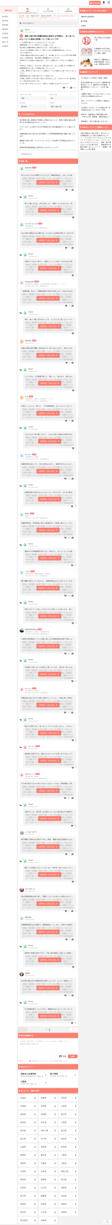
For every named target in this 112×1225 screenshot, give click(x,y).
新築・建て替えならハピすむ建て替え (95, 143)
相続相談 (5, 29)
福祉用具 (5, 21)
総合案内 (5, 16)
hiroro (30, 196)
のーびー (28, 454)
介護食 (83, 26)
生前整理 (5, 46)
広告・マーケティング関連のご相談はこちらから (95, 102)
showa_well (29, 282)
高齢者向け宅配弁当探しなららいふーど (95, 146)
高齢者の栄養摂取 (46, 16)
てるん (27, 571)
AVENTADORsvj (31, 629)
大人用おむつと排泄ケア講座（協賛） (95, 78)
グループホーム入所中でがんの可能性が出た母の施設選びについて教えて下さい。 (47, 128)
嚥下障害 (84, 21)
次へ (73, 1029)
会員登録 (96, 3)
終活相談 (5, 33)
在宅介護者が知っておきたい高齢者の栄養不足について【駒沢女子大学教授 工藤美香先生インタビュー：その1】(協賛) (95, 85)
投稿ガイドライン (24, 1061)
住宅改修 (5, 38)
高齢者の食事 (35, 16)
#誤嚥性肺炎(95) (26, 154)
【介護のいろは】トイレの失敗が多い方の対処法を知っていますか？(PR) (95, 109)
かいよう (28, 688)
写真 (64, 1056)
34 (74, 88)
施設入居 (5, 42)
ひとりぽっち (30, 889)
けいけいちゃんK (31, 224)
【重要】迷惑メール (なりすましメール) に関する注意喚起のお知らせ (95, 95)
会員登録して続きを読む (46, 182)
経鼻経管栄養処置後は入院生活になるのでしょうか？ (39, 147)
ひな (26, 396)
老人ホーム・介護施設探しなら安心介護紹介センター (95, 135)
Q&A (27, 11)
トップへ (107, 1222)
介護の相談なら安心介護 (89, 133)
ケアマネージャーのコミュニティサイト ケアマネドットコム (95, 139)
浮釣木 (27, 973)
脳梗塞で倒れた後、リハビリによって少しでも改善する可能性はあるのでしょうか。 (47, 142)
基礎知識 (68, 11)
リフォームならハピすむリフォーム (95, 141)
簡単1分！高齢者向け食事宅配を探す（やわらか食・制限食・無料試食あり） (95, 115)
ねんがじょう (30, 774)
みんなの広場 (48, 11)
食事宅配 (5, 25)
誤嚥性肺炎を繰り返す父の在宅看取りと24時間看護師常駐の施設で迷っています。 (48, 135)
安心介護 (9, 2)
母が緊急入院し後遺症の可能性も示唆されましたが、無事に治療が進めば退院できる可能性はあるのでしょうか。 (47, 121)
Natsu (27, 513)
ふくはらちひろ (31, 832)
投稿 (72, 1056)
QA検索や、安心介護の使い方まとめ (94, 121)
